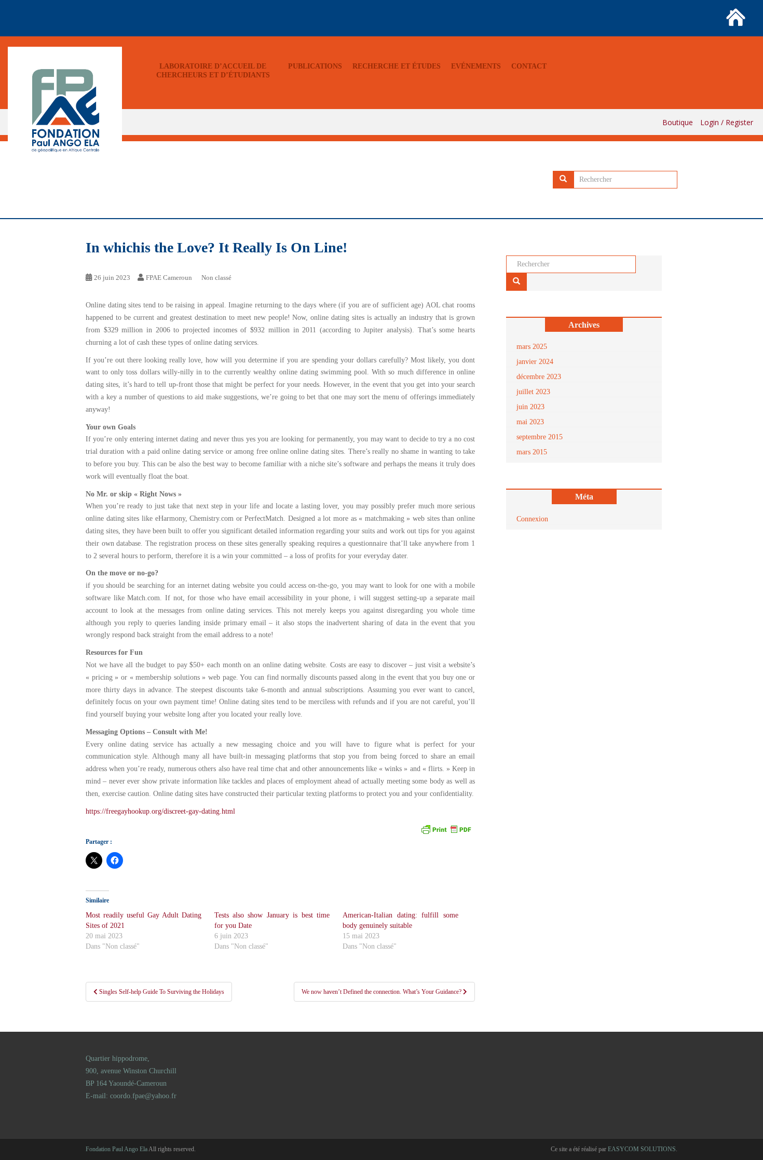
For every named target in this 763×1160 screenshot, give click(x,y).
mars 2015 (531, 452)
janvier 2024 (534, 362)
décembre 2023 (538, 377)
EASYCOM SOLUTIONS (642, 1149)
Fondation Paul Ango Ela (116, 1149)
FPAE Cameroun (169, 277)
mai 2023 (530, 422)
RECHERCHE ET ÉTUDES (396, 66)
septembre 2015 (539, 437)
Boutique (677, 122)
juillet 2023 (533, 392)
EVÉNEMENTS (476, 66)
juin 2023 (530, 407)
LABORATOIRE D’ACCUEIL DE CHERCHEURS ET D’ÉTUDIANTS (213, 70)
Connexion (532, 519)
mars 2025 (531, 346)
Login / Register (726, 122)
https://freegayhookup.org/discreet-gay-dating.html (160, 811)
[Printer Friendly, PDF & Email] (446, 828)
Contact (529, 66)
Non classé (216, 277)
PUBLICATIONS (315, 66)
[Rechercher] (563, 179)
